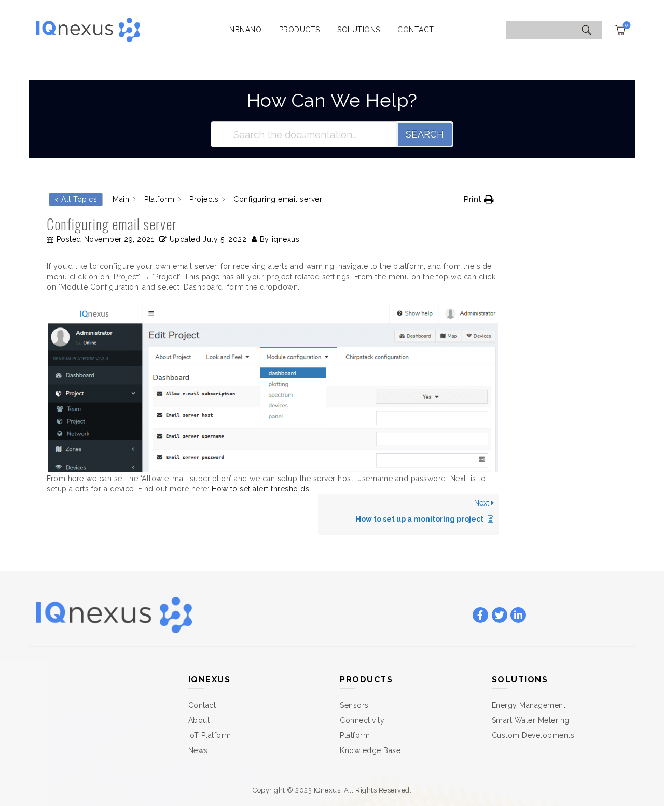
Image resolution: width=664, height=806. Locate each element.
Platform (355, 735)
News (198, 750)
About (199, 720)
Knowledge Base (370, 750)
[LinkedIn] (518, 615)
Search (425, 134)
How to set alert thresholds (261, 489)
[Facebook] (480, 615)
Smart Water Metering (531, 720)
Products (299, 29)
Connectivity (362, 720)
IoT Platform (209, 735)
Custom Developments (533, 735)
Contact (415, 29)
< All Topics (75, 199)
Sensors (354, 705)
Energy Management (529, 705)
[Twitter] (499, 615)
